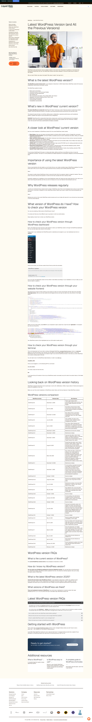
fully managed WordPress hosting (41, 627)
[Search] (88, 6)
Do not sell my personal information (60, 719)
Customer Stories (24, 700)
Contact (74, 3)
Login (80, 3)
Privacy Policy (23, 698)
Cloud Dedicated (12, 695)
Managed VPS (11, 697)
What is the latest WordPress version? (12, 25)
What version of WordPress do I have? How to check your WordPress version (14, 38)
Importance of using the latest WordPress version (13, 33)
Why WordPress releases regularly (13, 35)
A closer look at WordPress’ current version (14, 30)
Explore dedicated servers (58, 3)
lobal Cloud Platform (25, 702)
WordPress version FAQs (13, 43)
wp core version (31, 366)
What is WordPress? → (36, 660)
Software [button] (52, 6)
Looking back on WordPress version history (14, 42)
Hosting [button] (37, 6)
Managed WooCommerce (13, 702)
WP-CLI (59, 357)
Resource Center (37, 695)
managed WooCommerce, (65, 351)
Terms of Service (24, 697)
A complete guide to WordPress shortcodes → (74, 662)
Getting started (12, 45)
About (22, 695)
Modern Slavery (50, 719)
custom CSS (73, 455)
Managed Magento (12, 700)
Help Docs (35, 694)
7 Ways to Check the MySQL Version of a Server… (25, 685)
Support (69, 3)
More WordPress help (13, 46)
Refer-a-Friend (48, 695)
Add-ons (10, 705)
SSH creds (61, 352)
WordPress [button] (60, 6)
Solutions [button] (29, 6)
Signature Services (12, 703)
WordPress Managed (12, 698)
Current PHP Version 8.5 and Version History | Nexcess (66, 685)
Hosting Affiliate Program (50, 694)
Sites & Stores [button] (44, 6)
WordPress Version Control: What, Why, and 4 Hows (45, 685)
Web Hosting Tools (37, 697)
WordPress (30, 20)
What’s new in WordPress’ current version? (14, 27)
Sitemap (35, 698)
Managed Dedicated (12, 694)
